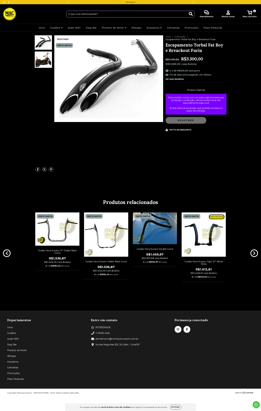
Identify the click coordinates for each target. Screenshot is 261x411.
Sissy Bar (91, 27)
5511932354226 (102, 327)
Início (42, 27)
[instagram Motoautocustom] (4, 2)
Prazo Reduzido (212, 27)
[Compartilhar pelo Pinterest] (51, 170)
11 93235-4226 (102, 333)
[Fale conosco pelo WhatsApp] (256, 404)
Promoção (180, 36)
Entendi (175, 407)
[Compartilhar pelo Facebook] (38, 170)
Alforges (137, 27)
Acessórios (153, 27)
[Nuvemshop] (244, 393)
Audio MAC (74, 27)
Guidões (55, 27)
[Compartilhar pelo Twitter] (44, 170)
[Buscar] (190, 14)
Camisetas (173, 27)
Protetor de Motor (113, 27)
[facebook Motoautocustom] (9, 2)
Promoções (191, 27)
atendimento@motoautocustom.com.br (116, 338)
